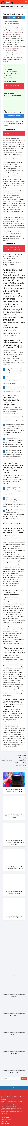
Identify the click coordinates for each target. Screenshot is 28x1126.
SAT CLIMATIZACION (6, 1119)
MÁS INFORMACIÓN (14, 116)
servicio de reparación (12, 49)
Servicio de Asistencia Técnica (7, 759)
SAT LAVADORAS (5, 1123)
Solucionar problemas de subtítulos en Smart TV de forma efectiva (11, 1102)
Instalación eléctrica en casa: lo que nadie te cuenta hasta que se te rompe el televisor (12, 1098)
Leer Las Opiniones (14, 113)
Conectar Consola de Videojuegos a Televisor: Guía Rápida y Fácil (10, 1105)
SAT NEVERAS (4, 1121)
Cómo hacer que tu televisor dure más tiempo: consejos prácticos (11, 1109)
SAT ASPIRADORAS (5, 1117)
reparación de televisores (13, 32)
